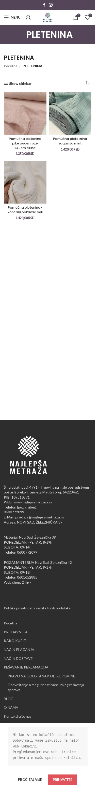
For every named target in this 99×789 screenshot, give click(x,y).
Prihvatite (62, 780)
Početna (10, 66)
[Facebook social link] (44, 5)
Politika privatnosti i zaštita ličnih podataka (37, 608)
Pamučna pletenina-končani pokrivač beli (25, 209)
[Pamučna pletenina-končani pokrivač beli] (25, 182)
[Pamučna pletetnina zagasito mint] (70, 113)
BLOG (8, 699)
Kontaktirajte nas (17, 716)
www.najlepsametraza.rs (32, 502)
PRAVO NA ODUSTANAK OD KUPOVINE (41, 676)
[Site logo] (47, 17)
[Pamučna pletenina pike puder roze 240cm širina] (25, 113)
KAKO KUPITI (16, 640)
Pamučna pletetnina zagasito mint (70, 141)
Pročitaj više (30, 780)
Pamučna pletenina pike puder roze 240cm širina (25, 143)
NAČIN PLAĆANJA (19, 649)
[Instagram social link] (50, 5)
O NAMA (11, 707)
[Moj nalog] (28, 17)
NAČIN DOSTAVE (18, 658)
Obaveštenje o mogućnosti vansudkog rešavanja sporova (46, 687)
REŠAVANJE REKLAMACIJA (26, 667)
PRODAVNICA (16, 632)
